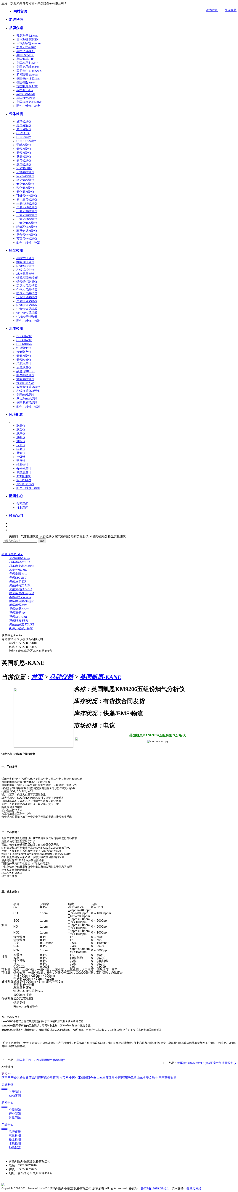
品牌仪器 (16, 28)
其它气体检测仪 (26, 238)
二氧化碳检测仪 (26, 207)
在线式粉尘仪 (25, 269)
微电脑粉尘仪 (25, 262)
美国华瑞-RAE (25, 51)
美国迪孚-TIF (25, 59)
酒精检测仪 (23, 121)
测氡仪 (20, 425)
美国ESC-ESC (25, 55)
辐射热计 (22, 464)
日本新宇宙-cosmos (28, 43)
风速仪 (20, 453)
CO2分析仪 (23, 137)
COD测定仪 (24, 340)
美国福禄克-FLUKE (29, 101)
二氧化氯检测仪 (26, 222)
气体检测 (16, 114)
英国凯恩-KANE (27, 86)
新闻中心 (16, 496)
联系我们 (16, 515)
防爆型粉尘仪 (25, 266)
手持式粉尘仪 (25, 258)
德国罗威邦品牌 (26, 402)
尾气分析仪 (23, 129)
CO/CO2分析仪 (26, 141)
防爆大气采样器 (26, 293)
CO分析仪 (23, 133)
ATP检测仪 (23, 476)
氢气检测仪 (23, 152)
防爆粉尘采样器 (26, 305)
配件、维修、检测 (28, 320)
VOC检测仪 (24, 168)
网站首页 (20, 11)
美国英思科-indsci (27, 66)
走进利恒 (16, 19)
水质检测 (16, 328)
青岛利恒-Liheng (27, 35)
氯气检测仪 (23, 164)
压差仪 (20, 445)
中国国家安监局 (165, 1077)
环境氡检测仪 (25, 172)
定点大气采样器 (26, 285)
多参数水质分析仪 (28, 387)
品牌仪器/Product (12, 554)
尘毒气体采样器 (26, 308)
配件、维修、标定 (28, 105)
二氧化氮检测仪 (26, 215)
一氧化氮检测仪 (26, 211)
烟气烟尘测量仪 (26, 281)
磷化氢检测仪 (25, 187)
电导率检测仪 (25, 375)
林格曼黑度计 (25, 273)
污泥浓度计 (23, 363)
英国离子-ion (24, 90)
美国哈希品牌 (25, 394)
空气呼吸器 (23, 480)
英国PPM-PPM (25, 98)
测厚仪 (20, 433)
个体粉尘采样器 (26, 301)
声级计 (20, 456)
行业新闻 (22, 507)
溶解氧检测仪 (25, 379)
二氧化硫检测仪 (26, 219)
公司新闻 (22, 503)
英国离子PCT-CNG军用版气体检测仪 (40, 1060)
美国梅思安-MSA (27, 62)
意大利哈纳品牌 (26, 398)
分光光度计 (23, 468)
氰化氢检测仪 (25, 191)
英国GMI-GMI (25, 94)
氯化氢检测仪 (25, 183)
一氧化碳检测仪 (26, 203)
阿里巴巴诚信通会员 (14, 1077)
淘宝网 (64, 1077)
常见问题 (15, 1117)
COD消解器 (24, 344)
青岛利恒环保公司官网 (44, 1077)
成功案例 (15, 1095)
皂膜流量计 (23, 472)
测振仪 (20, 437)
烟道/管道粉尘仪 (27, 277)
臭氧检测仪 (23, 156)
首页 (37, 677)
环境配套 (16, 414)
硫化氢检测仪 (25, 180)
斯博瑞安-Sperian (27, 74)
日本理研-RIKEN (27, 39)
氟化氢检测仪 (25, 176)
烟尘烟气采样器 (26, 312)
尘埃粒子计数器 (26, 316)
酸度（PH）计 (25, 371)
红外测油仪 (23, 348)
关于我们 (15, 1091)
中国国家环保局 (125, 1077)
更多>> (6, 1073)
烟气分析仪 (23, 125)
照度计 (20, 460)
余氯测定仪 (23, 351)
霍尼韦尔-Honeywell (29, 70)
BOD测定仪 (24, 336)
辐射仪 (20, 449)
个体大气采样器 (26, 289)
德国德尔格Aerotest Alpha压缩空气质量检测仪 (207, 1063)
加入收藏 (231, 10)
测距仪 (20, 441)
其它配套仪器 (25, 484)
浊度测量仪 (23, 367)
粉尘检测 (16, 250)
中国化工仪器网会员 (82, 1077)
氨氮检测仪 (23, 355)
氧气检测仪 (23, 160)
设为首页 (212, 10)
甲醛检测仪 (23, 144)
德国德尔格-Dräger (28, 78)
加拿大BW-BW (26, 47)
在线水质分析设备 (28, 390)
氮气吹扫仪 (23, 359)
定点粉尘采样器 (26, 297)
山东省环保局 (106, 1077)
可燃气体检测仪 (26, 195)
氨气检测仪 (23, 148)
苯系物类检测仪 (26, 230)
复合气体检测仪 (26, 234)
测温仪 (20, 429)
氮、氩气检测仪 (26, 199)
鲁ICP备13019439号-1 (155, 1188)
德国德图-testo (25, 82)
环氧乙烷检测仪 (26, 226)
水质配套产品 (25, 383)
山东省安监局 (146, 1077)
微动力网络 (193, 1188)
